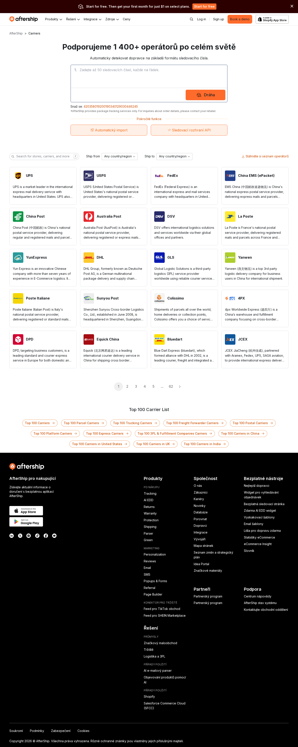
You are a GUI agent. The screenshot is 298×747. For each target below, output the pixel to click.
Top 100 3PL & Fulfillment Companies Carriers (172, 433)
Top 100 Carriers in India (202, 444)
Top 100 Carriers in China (240, 433)
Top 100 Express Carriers (104, 433)
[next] (179, 386)
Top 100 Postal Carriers (250, 423)
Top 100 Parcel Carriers (81, 423)
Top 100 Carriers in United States (97, 444)
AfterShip (16, 33)
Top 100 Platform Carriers (52, 433)
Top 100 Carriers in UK (153, 444)
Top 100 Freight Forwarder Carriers (192, 423)
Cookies (83, 731)
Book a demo (240, 19)
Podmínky (37, 731)
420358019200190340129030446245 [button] (111, 106)
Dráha (209, 95)
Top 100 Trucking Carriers (132, 423)
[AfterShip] (24, 19)
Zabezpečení (60, 731)
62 (171, 386)
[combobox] (120, 156)
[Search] (191, 19)
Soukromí (16, 731)
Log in (201, 19)
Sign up (218, 19)
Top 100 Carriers (37, 423)
